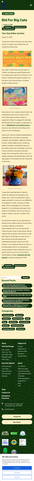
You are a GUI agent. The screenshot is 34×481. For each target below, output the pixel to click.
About (20, 363)
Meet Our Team (23, 369)
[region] (17, 467)
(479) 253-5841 (9, 409)
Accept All (17, 468)
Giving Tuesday (18, 318)
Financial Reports (24, 378)
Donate (20, 346)
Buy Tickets (6, 350)
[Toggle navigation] (31, 5)
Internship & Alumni (24, 373)
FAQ (19, 386)
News (27, 318)
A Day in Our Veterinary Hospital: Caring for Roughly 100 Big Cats (16, 290)
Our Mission (22, 366)
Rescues (6, 325)
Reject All (17, 477)
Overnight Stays (7, 354)
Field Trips (5, 359)
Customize (17, 472)
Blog (19, 383)
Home (4, 343)
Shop (4, 389)
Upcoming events (8, 29)
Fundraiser (8, 27)
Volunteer (21, 376)
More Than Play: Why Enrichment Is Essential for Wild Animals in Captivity (15, 285)
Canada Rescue (8, 315)
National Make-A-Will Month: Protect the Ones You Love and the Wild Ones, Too (15, 305)
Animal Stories (6, 366)
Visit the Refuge (8, 346)
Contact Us (6, 392)
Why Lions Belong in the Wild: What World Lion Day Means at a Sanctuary (16, 300)
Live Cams (5, 369)
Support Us (22, 343)
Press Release (24, 322)
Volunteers (20, 329)
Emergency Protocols (6, 397)
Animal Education (24, 371)
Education (19, 315)
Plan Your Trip (6, 352)
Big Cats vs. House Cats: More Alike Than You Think (17, 295)
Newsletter (13, 322)
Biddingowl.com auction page (18, 125)
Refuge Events (7, 357)
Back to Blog (9, 13)
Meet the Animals (8, 363)
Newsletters (22, 381)
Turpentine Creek (19, 27)
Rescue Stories (7, 371)
